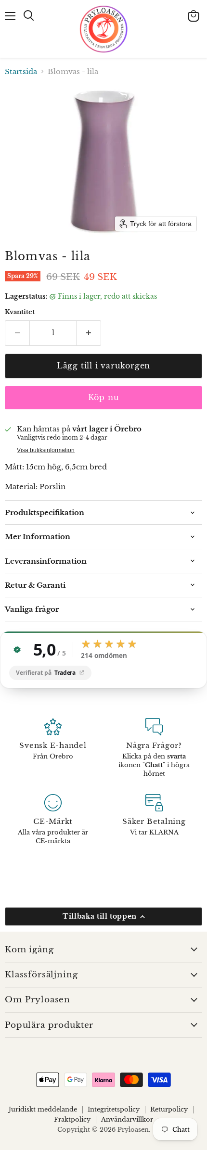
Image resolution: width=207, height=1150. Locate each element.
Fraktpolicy (72, 1119)
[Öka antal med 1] (89, 332)
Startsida (21, 71)
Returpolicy (169, 1109)
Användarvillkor (127, 1119)
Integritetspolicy (114, 1109)
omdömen (104, 656)
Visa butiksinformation (46, 450)
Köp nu (103, 397)
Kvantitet (20, 312)
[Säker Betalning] (154, 820)
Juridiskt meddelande (43, 1109)
